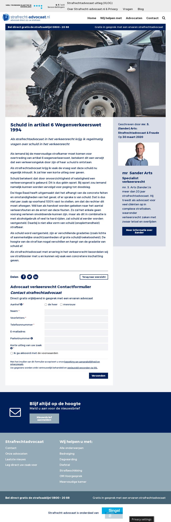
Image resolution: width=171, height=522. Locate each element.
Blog (141, 9)
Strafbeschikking (71, 470)
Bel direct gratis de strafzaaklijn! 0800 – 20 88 (37, 497)
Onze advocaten (16, 453)
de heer (52, 304)
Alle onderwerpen (71, 447)
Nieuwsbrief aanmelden (44, 418)
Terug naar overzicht (94, 277)
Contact (152, 18)
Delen (14, 276)
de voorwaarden (48, 352)
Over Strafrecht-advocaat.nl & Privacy (92, 9)
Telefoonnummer (21, 324)
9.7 (56, 6)
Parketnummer (20, 338)
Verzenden (98, 375)
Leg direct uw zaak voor (21, 464)
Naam (14, 310)
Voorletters (17, 317)
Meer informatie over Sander (139, 231)
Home (92, 18)
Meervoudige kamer (73, 481)
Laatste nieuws (15, 459)
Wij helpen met (111, 18)
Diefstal (65, 464)
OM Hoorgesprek (71, 476)
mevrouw (69, 304)
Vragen (128, 9)
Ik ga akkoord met (36, 352)
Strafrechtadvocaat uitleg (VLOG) (89, 3)
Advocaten (134, 18)
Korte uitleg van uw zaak (26, 345)
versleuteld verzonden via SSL (82, 368)
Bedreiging (67, 453)
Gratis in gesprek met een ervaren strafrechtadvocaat (129, 26)
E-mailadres (17, 331)
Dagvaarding (68, 459)
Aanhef (15, 304)
